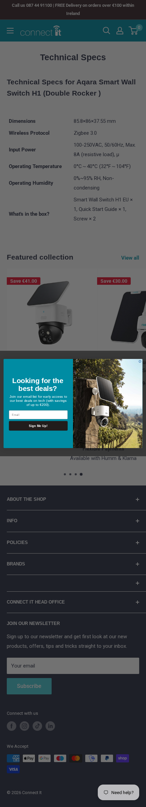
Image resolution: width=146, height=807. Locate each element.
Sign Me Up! (38, 425)
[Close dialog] (140, 361)
